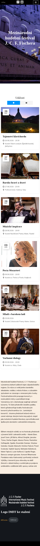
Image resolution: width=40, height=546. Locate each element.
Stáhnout (13, 520)
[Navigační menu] (35, 2)
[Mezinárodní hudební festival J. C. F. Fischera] (3, 2)
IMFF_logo (4, 520)
